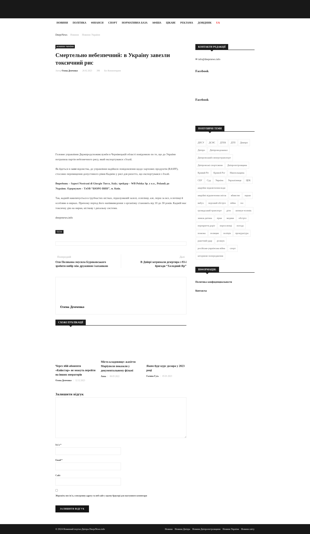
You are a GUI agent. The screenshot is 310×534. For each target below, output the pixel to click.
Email (58, 460)
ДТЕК (223, 142)
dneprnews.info (64, 217)
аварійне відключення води (211, 188)
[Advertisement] (21, 81)
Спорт (112, 22)
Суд (209, 180)
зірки (219, 218)
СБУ (200, 180)
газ (241, 203)
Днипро (244, 142)
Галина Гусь (152, 376)
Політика (79, 22)
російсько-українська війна (211, 248)
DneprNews (61, 34)
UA (218, 22)
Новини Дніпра (182, 529)
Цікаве (171, 22)
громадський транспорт (210, 210)
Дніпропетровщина (237, 165)
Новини (62, 22)
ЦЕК (248, 180)
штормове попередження (210, 255)
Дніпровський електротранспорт (214, 157)
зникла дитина (205, 218)
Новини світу (248, 529)
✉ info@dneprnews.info (207, 59)
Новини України (91, 34)
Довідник (205, 22)
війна (233, 203)
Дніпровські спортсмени (210, 165)
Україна (219, 180)
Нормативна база (134, 22)
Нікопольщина (237, 172)
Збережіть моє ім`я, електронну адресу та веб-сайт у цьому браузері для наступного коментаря (101, 495)
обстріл (242, 218)
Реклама (186, 22)
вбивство (235, 195)
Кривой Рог (219, 172)
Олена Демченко (70, 70)
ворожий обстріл (217, 203)
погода (240, 225)
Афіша (156, 22)
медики (230, 218)
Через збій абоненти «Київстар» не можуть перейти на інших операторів (75, 370)
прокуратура (241, 233)
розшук (220, 240)
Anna (103, 376)
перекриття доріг (206, 225)
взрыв (248, 195)
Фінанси (97, 22)
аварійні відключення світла (212, 195)
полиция (214, 233)
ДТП (233, 142)
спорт (233, 248)
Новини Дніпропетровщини (206, 529)
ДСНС (212, 142)
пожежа (202, 233)
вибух (201, 203)
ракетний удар (205, 240)
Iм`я (58, 445)
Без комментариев (112, 70)
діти (228, 210)
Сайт (57, 475)
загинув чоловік (243, 210)
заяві (74, 168)
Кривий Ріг (203, 172)
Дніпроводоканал (218, 150)
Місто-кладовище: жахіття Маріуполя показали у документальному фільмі (118, 366)
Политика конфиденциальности (213, 282)
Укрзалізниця (234, 180)
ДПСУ (201, 142)
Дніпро (201, 150)
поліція (227, 233)
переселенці (226, 225)
